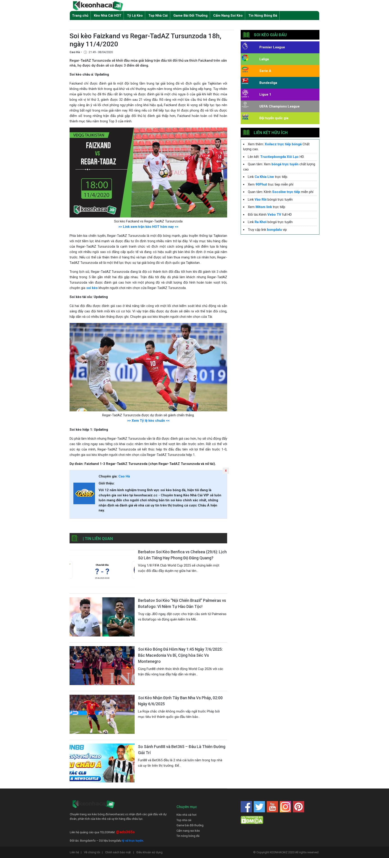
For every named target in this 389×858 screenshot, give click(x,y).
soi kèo (92, 288)
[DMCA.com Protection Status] (252, 820)
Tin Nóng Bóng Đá (262, 15)
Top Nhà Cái (158, 15)
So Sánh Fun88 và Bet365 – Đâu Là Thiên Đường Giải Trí (181, 749)
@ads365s (125, 832)
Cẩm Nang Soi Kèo (228, 15)
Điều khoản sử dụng (149, 852)
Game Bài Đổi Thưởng (190, 15)
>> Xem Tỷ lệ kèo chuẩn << (148, 421)
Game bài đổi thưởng (190, 825)
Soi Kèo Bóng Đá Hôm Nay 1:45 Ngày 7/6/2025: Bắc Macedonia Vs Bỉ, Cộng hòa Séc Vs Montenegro (180, 655)
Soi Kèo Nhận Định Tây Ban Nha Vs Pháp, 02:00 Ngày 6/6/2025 (180, 700)
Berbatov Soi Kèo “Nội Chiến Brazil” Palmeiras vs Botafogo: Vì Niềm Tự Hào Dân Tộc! (182, 603)
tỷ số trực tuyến (132, 840)
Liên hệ (75, 852)
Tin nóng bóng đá (187, 836)
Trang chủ (80, 15)
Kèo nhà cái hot (186, 814)
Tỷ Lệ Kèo (135, 15)
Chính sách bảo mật (119, 852)
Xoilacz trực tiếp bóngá (283, 144)
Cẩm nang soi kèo (188, 830)
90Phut (261, 184)
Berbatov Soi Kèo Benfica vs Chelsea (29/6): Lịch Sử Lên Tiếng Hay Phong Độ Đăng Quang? (182, 554)
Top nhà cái (183, 820)
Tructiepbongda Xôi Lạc (279, 157)
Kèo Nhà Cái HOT (107, 15)
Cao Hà (124, 476)
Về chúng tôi (93, 852)
